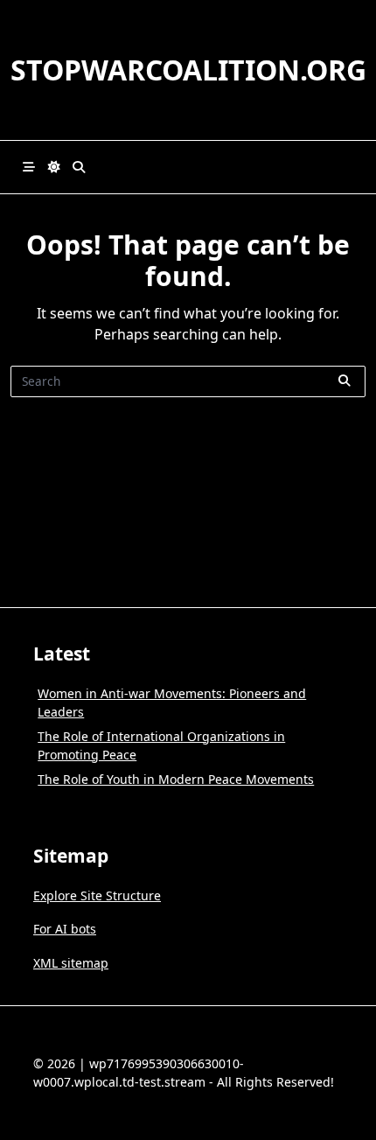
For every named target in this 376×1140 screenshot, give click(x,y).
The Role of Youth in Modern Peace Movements (176, 779)
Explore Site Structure (97, 895)
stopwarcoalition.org (188, 69)
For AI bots (64, 928)
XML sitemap (70, 963)
